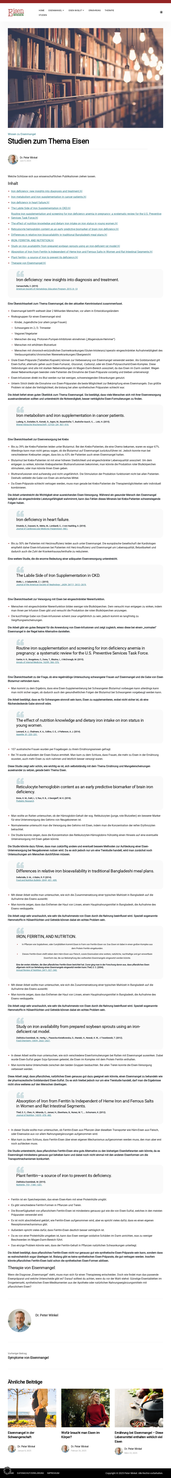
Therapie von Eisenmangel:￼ (28, 263)
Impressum (53, 1473)
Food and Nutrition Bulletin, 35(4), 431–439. (36, 880)
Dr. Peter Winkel (28, 157)
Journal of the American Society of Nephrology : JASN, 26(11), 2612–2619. (51, 584)
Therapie (109, 10)
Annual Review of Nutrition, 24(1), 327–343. (36, 970)
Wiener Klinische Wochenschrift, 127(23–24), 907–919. (42, 424)
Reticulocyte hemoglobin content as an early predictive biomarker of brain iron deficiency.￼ (65, 229)
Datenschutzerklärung (30, 1473)
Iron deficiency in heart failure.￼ (30, 202)
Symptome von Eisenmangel (28, 1358)
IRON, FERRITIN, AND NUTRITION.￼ (32, 240)
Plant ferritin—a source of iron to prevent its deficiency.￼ (44, 257)
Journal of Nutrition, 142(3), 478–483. (33, 1115)
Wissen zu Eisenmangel (22, 134)
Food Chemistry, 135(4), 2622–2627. (33, 1040)
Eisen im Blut (75, 10)
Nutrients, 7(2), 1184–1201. (29, 1184)
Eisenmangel (55, 10)
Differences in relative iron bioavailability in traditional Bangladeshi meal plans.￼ (59, 234)
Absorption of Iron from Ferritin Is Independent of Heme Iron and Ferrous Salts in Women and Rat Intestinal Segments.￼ (81, 251)
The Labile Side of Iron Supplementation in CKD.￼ (40, 208)
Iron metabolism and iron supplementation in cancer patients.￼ (48, 196)
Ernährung (95, 10)
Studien (43, 15)
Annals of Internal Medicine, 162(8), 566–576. (37, 662)
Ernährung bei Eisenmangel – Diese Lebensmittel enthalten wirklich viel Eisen (139, 1437)
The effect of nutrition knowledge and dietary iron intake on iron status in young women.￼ (64, 223)
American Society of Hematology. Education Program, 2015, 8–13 (46, 289)
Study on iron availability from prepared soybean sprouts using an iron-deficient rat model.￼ (65, 246)
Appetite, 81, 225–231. (26, 734)
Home (41, 10)
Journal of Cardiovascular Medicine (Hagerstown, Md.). (42, 528)
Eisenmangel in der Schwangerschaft (21, 1435)
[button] (7, 1470)
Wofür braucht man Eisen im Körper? (80, 1435)
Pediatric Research (25, 801)
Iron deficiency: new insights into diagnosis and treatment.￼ (46, 191)
